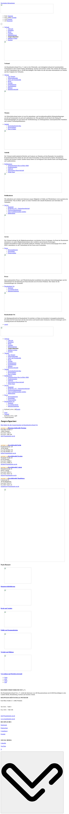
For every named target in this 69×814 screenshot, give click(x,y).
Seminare (10, 403)
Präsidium (11, 342)
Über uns (10, 340)
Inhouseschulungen (13, 406)
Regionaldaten (12, 372)
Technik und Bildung (7, 652)
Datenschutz (4, 728)
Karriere (10, 19)
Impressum (4, 725)
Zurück (18, 409)
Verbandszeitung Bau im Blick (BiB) (18, 377)
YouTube (3, 746)
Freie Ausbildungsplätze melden (17, 392)
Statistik (6, 369)
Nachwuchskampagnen (14, 390)
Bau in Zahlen (12, 374)
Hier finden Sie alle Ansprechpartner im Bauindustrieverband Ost (19, 425)
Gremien (10, 345)
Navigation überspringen (8, 3)
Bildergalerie (11, 393)
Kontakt (14, 17)
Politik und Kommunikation (9, 630)
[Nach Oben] (32, 782)
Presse (6, 395)
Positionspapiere (12, 379)
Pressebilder (11, 398)
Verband (6, 339)
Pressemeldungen (13, 396)
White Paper (11, 384)
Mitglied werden (12, 350)
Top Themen (11, 355)
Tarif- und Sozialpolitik (14, 358)
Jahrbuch (10, 380)
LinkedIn (3, 743)
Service (6, 385)
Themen (6, 353)
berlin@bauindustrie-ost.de (8, 453)
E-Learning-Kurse (13, 404)
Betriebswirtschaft (13, 367)
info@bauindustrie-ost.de (8, 436)
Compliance (4, 731)
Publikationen (8, 375)
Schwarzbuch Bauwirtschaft (16, 382)
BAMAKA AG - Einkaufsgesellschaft (19, 388)
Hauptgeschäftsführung (8, 586)
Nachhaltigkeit (12, 364)
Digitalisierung (12, 363)
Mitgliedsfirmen (12, 347)
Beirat (9, 343)
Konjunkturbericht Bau (14, 371)
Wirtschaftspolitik (13, 356)
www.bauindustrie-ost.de (8, 719)
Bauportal (9, 21)
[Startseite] (27, 13)
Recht (9, 359)
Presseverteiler (12, 400)
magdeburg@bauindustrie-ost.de (10, 486)
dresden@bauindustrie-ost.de (9, 464)
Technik (10, 361)
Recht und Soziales (6, 608)
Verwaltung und (6, 674)
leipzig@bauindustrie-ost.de (9, 475)
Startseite (10, 16)
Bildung (10, 366)
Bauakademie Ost (9, 401)
